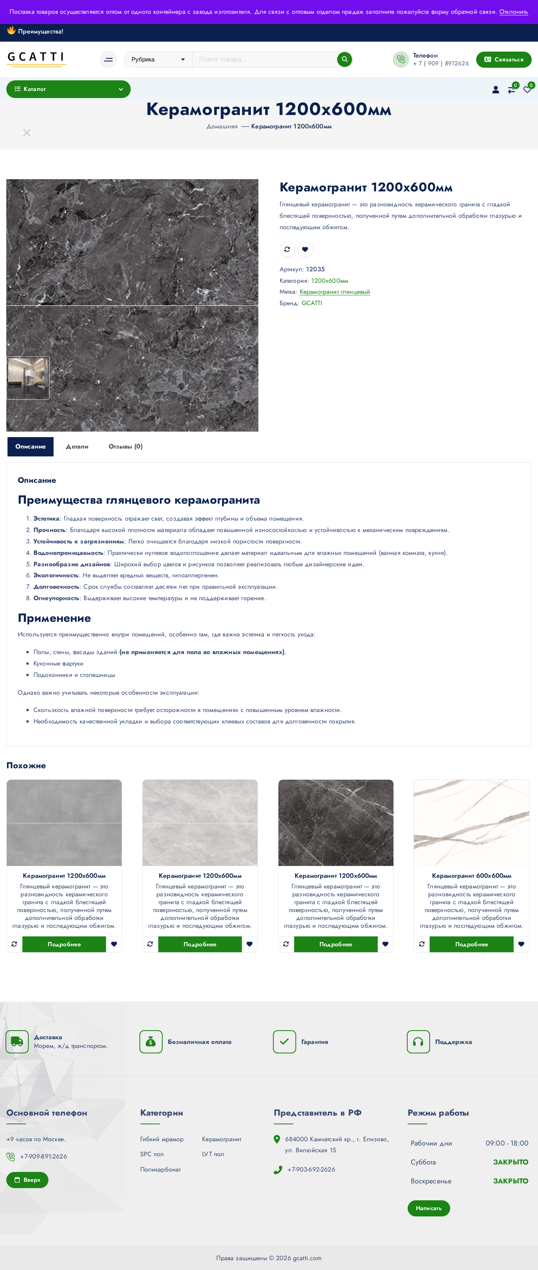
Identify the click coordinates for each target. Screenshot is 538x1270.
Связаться (508, 59)
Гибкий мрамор (162, 1139)
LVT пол (213, 1154)
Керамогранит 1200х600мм (291, 126)
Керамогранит (221, 1139)
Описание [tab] (30, 446)
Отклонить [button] (513, 11)
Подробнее (64, 944)
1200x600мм (329, 280)
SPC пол (152, 1154)
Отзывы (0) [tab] (126, 446)
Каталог (35, 89)
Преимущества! (39, 31)
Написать (429, 1208)
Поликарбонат (160, 1169)
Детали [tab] (77, 446)
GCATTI (312, 303)
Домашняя (221, 126)
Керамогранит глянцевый (335, 291)
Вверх (30, 1179)
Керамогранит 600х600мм (472, 876)
